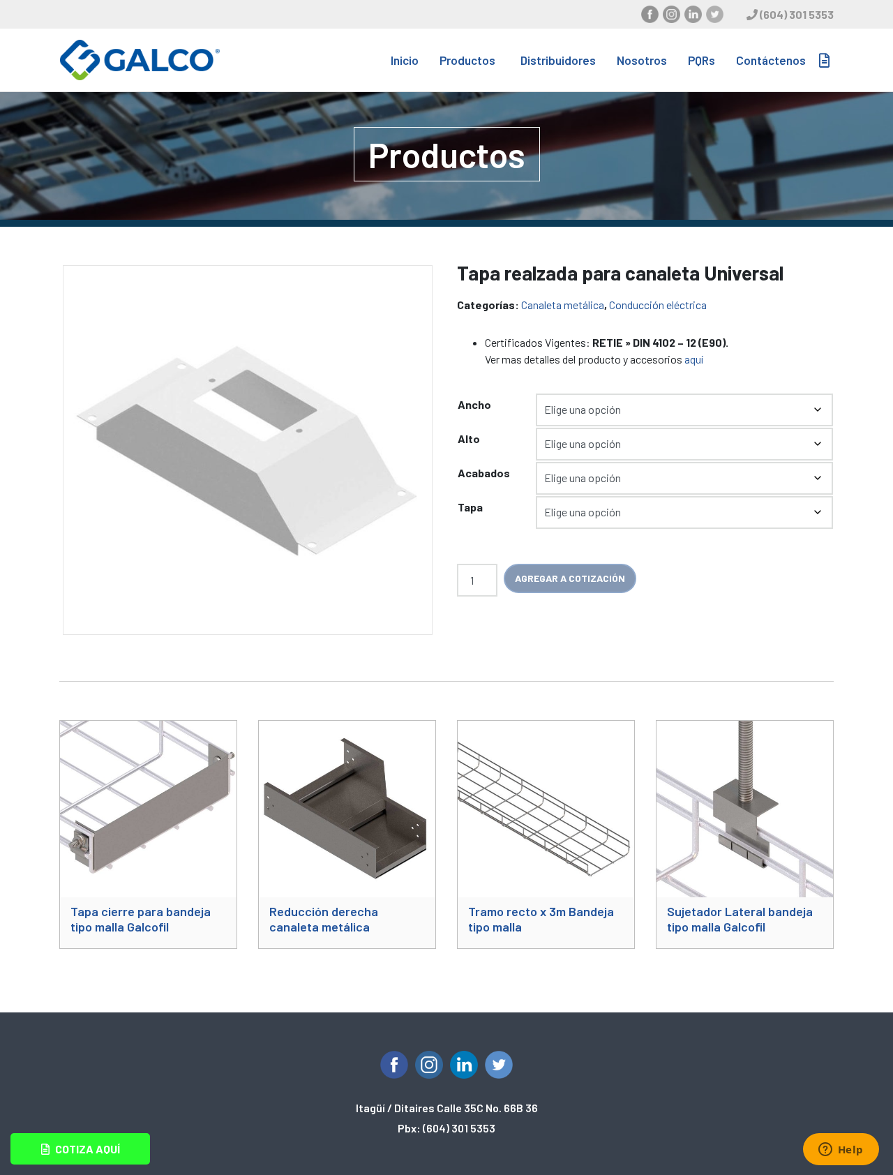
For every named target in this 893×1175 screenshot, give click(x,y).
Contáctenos (771, 60)
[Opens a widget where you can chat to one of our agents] (840, 1150)
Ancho (474, 404)
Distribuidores (558, 60)
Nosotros (642, 60)
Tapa (470, 507)
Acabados (484, 472)
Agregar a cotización (570, 578)
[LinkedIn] (693, 14)
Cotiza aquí (86, 1148)
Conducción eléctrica (658, 304)
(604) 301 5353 (797, 14)
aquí (693, 359)
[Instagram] (671, 14)
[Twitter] (715, 14)
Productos (467, 60)
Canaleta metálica (562, 304)
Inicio (405, 60)
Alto (469, 438)
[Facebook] (650, 14)
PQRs (701, 60)
